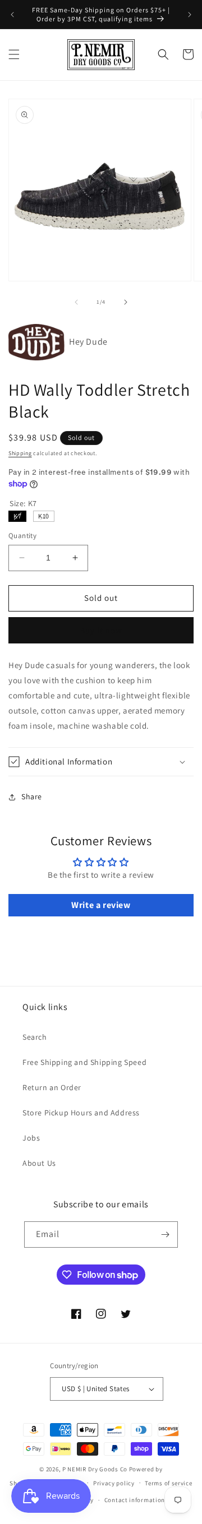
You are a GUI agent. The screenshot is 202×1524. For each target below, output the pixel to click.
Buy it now (101, 630)
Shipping (20, 453)
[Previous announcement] (12, 14)
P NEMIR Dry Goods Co (94, 1469)
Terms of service (168, 1483)
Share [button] (31, 796)
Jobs (31, 1138)
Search (34, 1037)
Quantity (22, 535)
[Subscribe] (165, 1234)
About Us (39, 1163)
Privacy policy (114, 1483)
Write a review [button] (100, 905)
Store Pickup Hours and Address (81, 1113)
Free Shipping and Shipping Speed (84, 1062)
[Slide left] (76, 302)
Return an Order (51, 1087)
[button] (14, 54)
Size (23, 503)
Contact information (134, 1500)
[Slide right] (125, 302)
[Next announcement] (189, 14)
